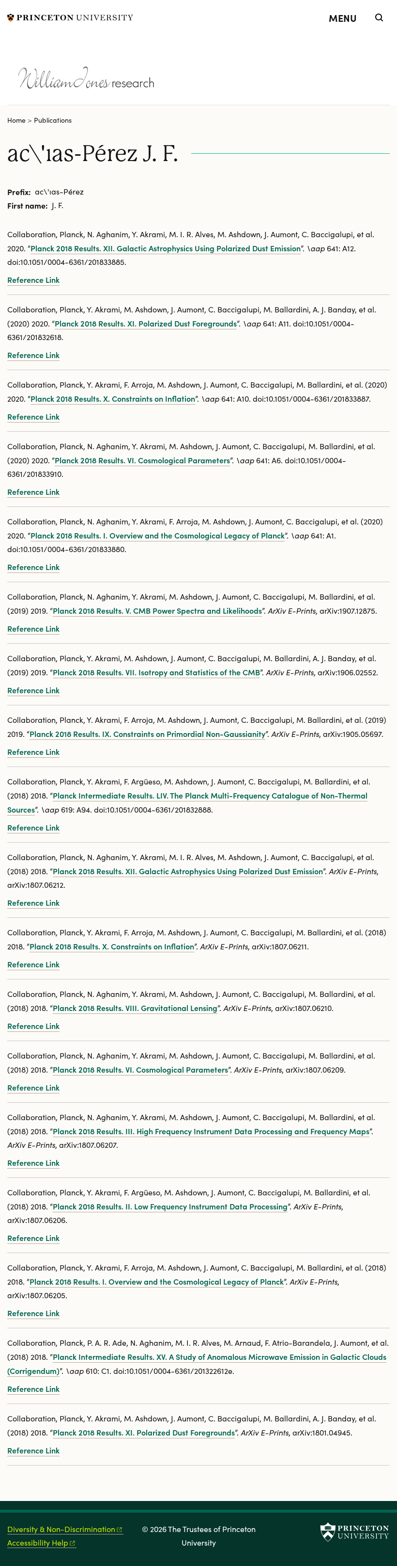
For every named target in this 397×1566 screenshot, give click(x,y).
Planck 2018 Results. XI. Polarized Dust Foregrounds (146, 323)
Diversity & (61, 1529)
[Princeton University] (70, 16)
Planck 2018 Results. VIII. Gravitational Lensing (135, 1007)
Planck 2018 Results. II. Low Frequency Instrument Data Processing (170, 1206)
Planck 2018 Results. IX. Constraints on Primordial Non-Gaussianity (147, 733)
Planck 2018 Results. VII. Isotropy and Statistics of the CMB (156, 672)
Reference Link (33, 279)
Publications (53, 120)
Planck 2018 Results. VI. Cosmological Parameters (142, 460)
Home (16, 120)
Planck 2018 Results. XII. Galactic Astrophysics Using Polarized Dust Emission (166, 248)
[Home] (117, 72)
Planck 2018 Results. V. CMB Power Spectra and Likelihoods (157, 610)
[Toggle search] (379, 17)
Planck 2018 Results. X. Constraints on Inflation (113, 398)
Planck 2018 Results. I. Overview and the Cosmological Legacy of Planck (158, 535)
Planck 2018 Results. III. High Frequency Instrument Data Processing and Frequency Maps (211, 1131)
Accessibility (37, 1542)
